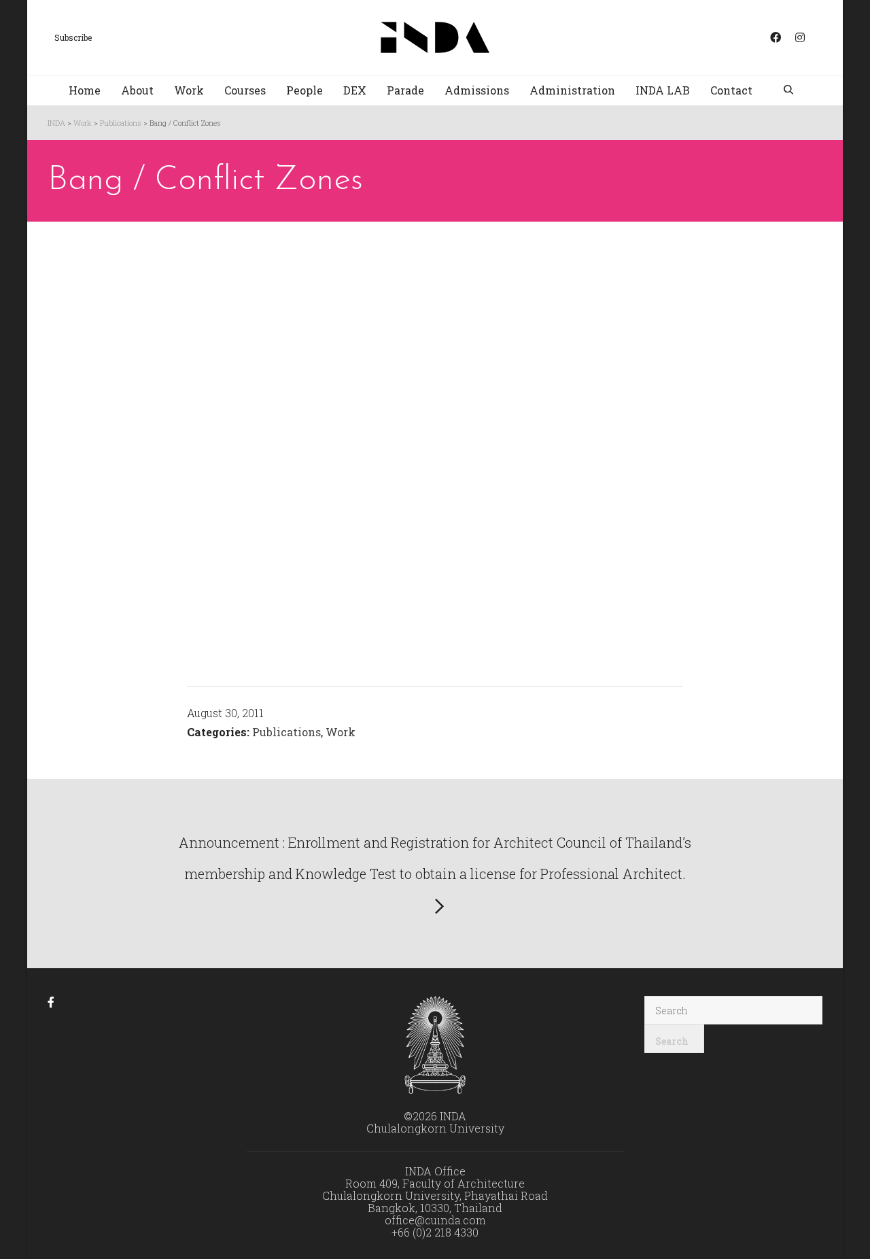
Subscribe (73, 37)
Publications (286, 732)
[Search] (790, 90)
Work (340, 732)
